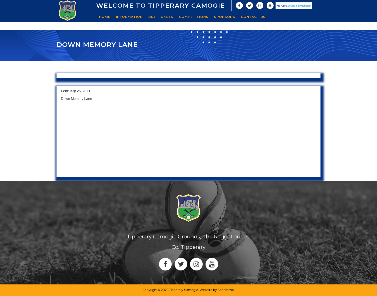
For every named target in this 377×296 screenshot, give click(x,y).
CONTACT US (253, 17)
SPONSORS (224, 17)
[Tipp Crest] (67, 11)
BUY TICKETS (160, 17)
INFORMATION (129, 17)
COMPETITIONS (193, 17)
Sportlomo (226, 290)
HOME (104, 17)
